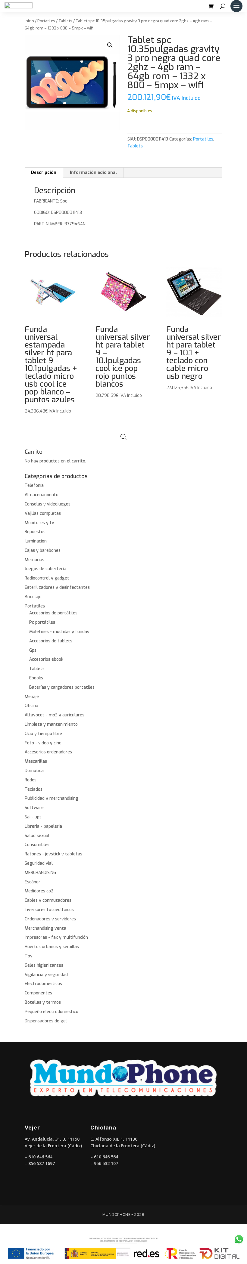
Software (34, 808)
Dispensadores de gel (46, 1021)
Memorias (34, 560)
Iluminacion (36, 541)
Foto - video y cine (43, 743)
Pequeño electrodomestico (51, 1012)
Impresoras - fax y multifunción (56, 937)
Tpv (29, 956)
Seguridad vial (39, 863)
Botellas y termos (43, 1002)
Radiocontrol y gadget (47, 578)
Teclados (33, 789)
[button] (110, 45)
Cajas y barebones (43, 550)
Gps (32, 650)
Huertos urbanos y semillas (52, 947)
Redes (30, 780)
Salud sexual (37, 836)
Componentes (38, 993)
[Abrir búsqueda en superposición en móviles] (123, 437)
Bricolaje (33, 597)
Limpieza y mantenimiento (51, 724)
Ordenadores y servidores (50, 919)
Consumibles (37, 845)
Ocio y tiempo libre (43, 734)
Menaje (32, 697)
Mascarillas (36, 761)
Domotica (34, 771)
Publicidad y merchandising (51, 798)
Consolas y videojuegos (47, 504)
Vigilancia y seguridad (46, 975)
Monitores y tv (39, 523)
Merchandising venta (45, 928)
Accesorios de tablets (50, 641)
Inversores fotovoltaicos (49, 910)
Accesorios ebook (46, 659)
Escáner (32, 882)
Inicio (29, 20)
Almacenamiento (41, 495)
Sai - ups (33, 817)
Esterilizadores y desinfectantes (57, 587)
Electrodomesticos (43, 984)
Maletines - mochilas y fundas (59, 632)
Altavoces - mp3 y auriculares (54, 715)
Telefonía (34, 485)
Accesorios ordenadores (48, 752)
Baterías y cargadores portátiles (62, 687)
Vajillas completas (43, 513)
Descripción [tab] (43, 172)
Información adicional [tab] (93, 172)
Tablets (65, 20)
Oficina (31, 706)
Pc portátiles (42, 622)
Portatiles (46, 20)
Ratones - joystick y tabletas (53, 854)
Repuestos (35, 532)
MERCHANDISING (40, 873)
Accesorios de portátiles (53, 613)
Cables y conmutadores (48, 900)
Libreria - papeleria (43, 826)
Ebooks (36, 678)
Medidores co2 (39, 891)
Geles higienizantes (44, 965)
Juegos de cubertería (45, 569)
